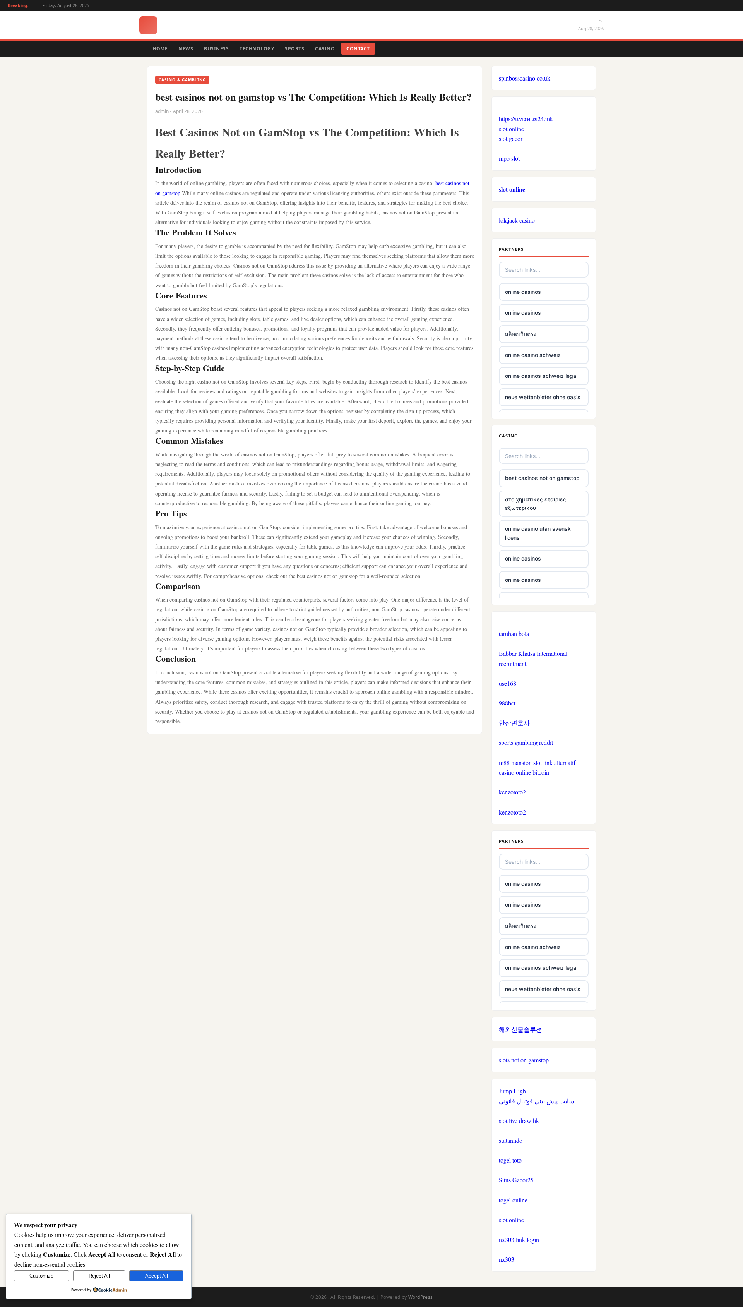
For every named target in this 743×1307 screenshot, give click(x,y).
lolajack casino (517, 220)
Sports (294, 48)
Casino (325, 48)
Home (160, 48)
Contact (358, 48)
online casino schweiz (533, 355)
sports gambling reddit (526, 742)
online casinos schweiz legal (541, 375)
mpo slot (509, 158)
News (185, 48)
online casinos (523, 291)
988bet (507, 703)
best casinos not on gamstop (542, 478)
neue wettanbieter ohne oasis (542, 397)
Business (216, 48)
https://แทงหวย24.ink (526, 119)
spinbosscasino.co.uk (524, 78)
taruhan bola (514, 633)
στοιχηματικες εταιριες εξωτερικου (535, 503)
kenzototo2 (512, 792)
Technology (257, 48)
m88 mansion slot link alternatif (537, 762)
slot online (511, 129)
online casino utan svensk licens (538, 532)
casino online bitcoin (524, 772)
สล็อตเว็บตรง (520, 334)
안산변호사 (514, 723)
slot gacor (510, 138)
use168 (507, 683)
